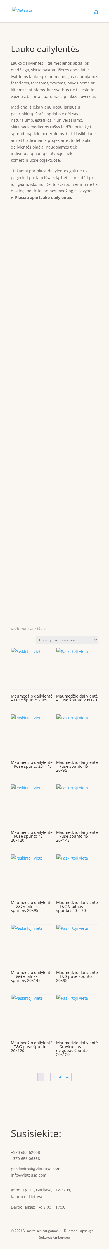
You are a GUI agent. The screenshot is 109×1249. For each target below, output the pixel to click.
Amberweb (61, 1237)
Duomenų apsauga (79, 1230)
